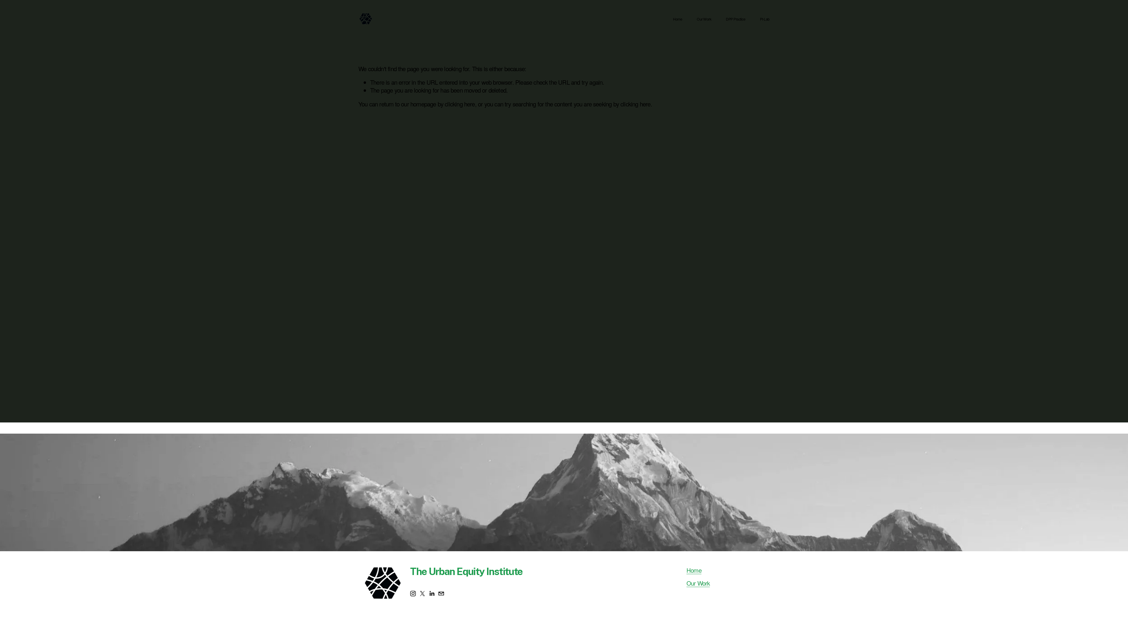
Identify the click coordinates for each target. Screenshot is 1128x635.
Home (677, 19)
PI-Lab (765, 19)
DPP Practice (735, 19)
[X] (422, 593)
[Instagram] (413, 593)
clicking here (460, 104)
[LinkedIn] (432, 593)
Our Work (704, 19)
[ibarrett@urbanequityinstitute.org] (441, 593)
